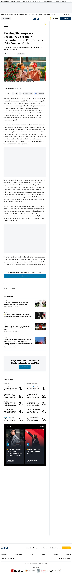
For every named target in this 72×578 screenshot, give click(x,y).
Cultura (6, 23)
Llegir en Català (21, 53)
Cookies (45, 563)
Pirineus (53, 14)
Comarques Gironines (29, 14)
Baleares (16, 14)
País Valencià (21, 14)
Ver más (42, 426)
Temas (43, 554)
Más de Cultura (8, 296)
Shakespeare (12, 288)
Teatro (5, 288)
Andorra (11, 14)
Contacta (68, 554)
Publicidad (55, 554)
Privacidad (34, 563)
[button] (70, 1)
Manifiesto (3, 554)
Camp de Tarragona (39, 14)
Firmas (31, 554)
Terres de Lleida (46, 14)
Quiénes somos (18, 554)
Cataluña (7, 14)
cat (67, 14)
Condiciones (40, 563)
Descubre (8, 426)
